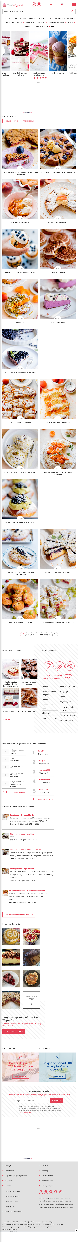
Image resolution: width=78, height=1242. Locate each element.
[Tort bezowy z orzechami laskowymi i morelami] (58, 449)
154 (41, 634)
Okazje (70, 22)
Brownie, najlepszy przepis (29, 683)
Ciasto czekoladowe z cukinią (22, 834)
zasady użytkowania (47, 1227)
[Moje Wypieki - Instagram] (39, 4)
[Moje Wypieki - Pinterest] (56, 1192)
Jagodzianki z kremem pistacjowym (20, 522)
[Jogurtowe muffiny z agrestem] (20, 599)
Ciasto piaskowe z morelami (58, 422)
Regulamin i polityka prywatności (16, 1176)
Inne (52, 27)
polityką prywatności (25, 1112)
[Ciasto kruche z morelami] (20, 399)
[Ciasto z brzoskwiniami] (58, 199)
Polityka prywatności (34, 1227)
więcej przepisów (19, 792)
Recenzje (45, 1166)
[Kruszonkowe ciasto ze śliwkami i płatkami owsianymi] (20, 149)
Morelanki (20, 322)
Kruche (23, 18)
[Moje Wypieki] (12, 6)
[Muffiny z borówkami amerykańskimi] (20, 249)
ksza (12, 859)
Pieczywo (41, 22)
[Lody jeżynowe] (58, 51)
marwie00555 (44, 770)
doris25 (41, 751)
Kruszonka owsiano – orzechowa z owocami (27, 890)
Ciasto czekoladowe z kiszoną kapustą (26, 850)
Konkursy (45, 1171)
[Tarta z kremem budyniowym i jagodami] (20, 349)
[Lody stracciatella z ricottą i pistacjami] (20, 449)
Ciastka (32, 18)
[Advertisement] (39, 97)
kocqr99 (42, 760)
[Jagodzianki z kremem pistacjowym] (20, 499)
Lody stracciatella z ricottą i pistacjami (20, 472)
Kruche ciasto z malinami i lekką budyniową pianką (10, 684)
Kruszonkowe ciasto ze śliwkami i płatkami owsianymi (20, 173)
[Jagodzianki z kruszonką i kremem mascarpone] (20, 549)
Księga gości (9, 1206)
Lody (49, 18)
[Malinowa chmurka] (10, 698)
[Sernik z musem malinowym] (39, 51)
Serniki (19, 22)
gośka (12, 840)
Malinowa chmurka (11, 711)
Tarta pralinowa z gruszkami (22, 868)
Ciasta (7, 18)
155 (46, 634)
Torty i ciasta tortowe (63, 18)
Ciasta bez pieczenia (56, 22)
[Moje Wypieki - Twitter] (51, 1192)
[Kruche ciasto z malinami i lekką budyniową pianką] (10, 669)
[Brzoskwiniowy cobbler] (20, 199)
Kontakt (8, 1186)
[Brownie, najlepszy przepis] (29, 669)
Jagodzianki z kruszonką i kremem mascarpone (20, 573)
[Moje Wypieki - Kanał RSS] (61, 1192)
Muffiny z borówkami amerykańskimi (20, 272)
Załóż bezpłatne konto (14, 1032)
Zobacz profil (20, 1076)
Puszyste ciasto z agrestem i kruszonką (58, 622)
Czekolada (9, 22)
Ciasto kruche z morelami (20, 422)
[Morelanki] (20, 299)
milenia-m (43, 789)
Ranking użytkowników (12, 1191)
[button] (31, 77)
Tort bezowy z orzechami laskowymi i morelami (58, 473)
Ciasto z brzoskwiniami (57, 222)
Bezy (15, 18)
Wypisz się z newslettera (13, 1212)
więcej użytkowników (45, 799)
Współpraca (9, 1181)
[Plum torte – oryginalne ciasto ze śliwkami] (58, 149)
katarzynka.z (44, 780)
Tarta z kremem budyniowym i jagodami (20, 372)
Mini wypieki (30, 22)
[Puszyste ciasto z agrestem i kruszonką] (58, 599)
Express (27, 27)
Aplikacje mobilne (48, 1181)
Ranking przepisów (48, 1186)
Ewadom (13, 824)
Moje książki (9, 1171)
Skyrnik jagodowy (58, 322)
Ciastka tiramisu (58, 272)
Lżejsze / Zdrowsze (40, 27)
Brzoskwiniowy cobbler (20, 222)
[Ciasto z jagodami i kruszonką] (58, 549)
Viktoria (12, 902)
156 (51, 634)
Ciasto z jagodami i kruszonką (57, 572)
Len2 (12, 880)
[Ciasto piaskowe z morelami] (58, 399)
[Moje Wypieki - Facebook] (34, 4)
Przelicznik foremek (11, 1201)
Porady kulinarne (47, 1176)
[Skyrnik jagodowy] (58, 299)
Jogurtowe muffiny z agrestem (20, 622)
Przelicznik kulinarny (11, 1196)
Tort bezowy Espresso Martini (22, 815)
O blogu (8, 1166)
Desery (41, 18)
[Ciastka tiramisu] (58, 249)
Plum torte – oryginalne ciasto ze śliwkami (58, 172)
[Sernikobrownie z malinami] (20, 51)
